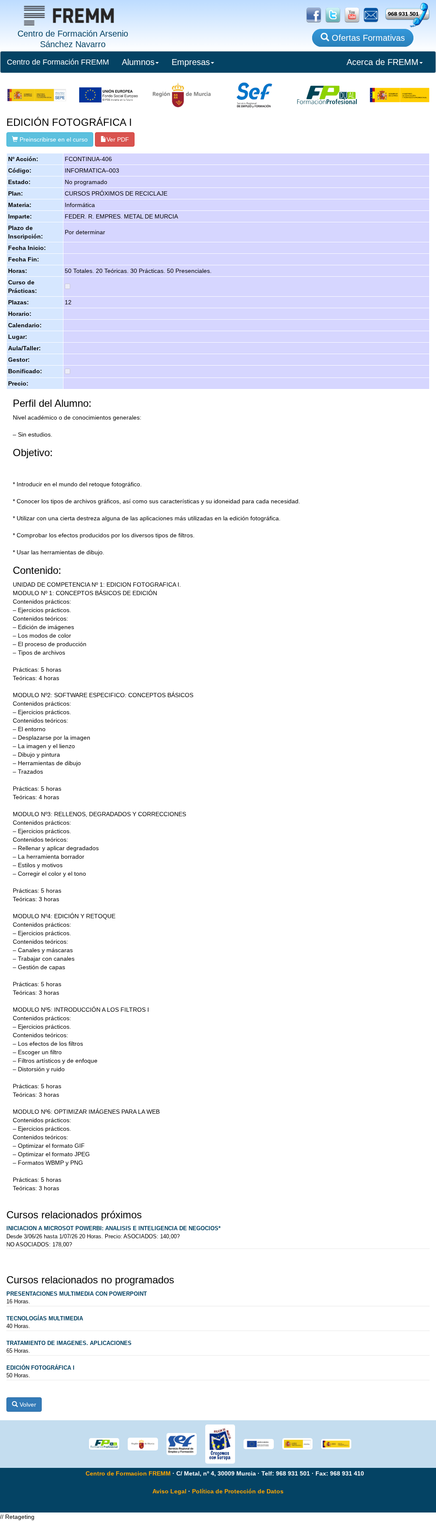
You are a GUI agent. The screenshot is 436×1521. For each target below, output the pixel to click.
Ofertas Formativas (367, 38)
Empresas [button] (191, 62)
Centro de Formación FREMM (58, 62)
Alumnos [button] (138, 62)
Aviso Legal (169, 1491)
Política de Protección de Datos (238, 1491)
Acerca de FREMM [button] (383, 62)
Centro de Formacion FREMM (128, 1473)
